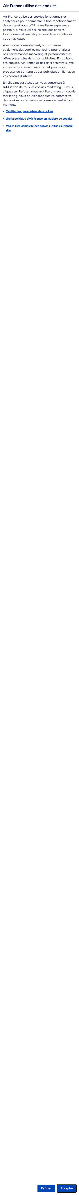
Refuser (46, 1188)
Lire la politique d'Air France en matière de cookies (39, 118)
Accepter (66, 1188)
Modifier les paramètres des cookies (29, 111)
